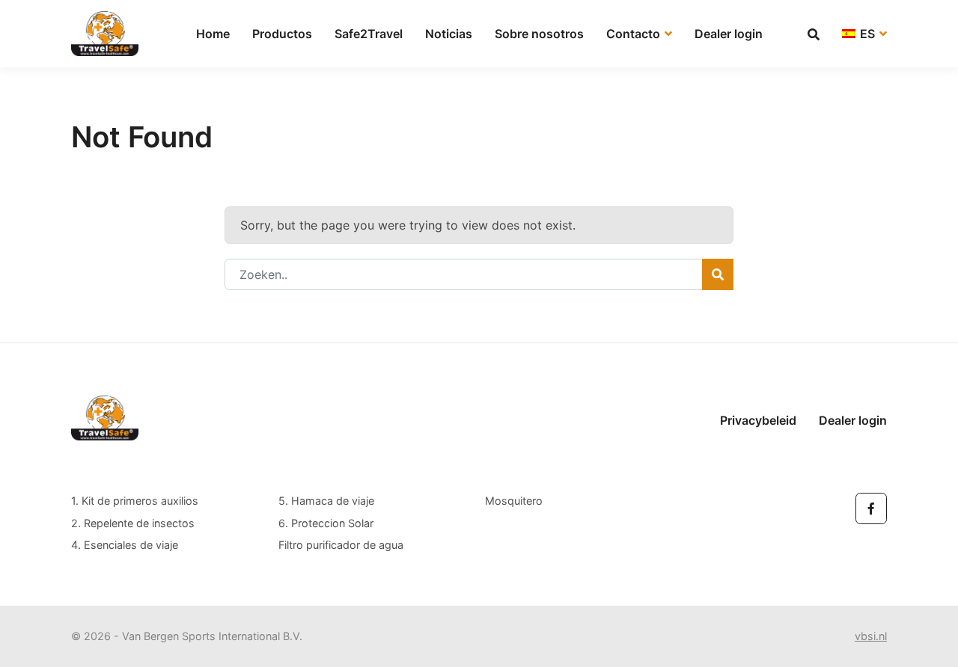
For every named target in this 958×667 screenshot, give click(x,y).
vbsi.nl (871, 636)
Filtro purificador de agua (340, 544)
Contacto (634, 33)
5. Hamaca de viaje (326, 500)
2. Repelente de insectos (133, 523)
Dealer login (729, 33)
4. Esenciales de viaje (124, 544)
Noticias (448, 33)
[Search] (717, 274)
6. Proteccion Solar (325, 523)
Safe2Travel (369, 33)
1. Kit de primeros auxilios (134, 500)
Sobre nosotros (539, 33)
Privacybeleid (758, 420)
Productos (282, 33)
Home (213, 33)
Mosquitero (514, 500)
